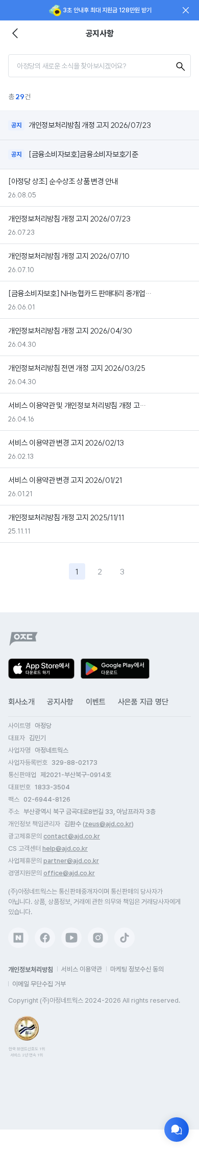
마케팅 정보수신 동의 (137, 969)
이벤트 (96, 701)
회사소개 (21, 701)
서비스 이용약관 (81, 969)
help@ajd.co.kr (65, 848)
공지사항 (60, 701)
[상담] (176, 1129)
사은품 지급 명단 (143, 701)
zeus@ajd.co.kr (108, 824)
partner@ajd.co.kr (71, 861)
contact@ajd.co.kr (71, 836)
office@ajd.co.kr (69, 873)
